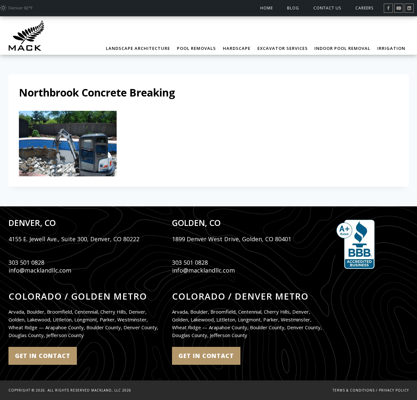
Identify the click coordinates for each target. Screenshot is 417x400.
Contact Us (327, 8)
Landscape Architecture (138, 48)
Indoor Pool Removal (342, 48)
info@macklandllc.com (39, 270)
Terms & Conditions (354, 390)
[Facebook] (388, 8)
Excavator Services (282, 48)
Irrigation (391, 48)
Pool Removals (196, 48)
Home (266, 8)
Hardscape (237, 48)
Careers (364, 8)
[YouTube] (398, 8)
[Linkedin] (409, 8)
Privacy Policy (394, 390)
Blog (293, 8)
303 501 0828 (26, 262)
